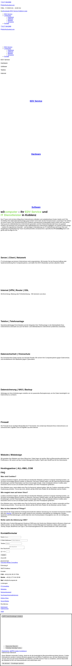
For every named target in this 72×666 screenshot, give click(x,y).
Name (2, 537)
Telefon (3, 543)
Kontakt (6, 23)
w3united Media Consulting (9, 562)
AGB (2, 611)
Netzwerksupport (6, 592)
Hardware (11, 17)
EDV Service (8, 14)
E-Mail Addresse (6, 540)
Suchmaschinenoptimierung (9, 595)
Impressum (4, 607)
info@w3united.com (8, 5)
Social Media (5, 601)
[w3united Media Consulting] (1, 2)
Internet (8, 513)
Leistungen (7, 15)
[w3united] (1, 5)
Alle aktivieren (6, 663)
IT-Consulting (5, 586)
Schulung (11, 22)
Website (10, 20)
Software (10, 18)
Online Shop (5, 598)
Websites (3, 589)
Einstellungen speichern (17, 663)
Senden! (3, 555)
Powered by (14, 651)
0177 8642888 (6, 2)
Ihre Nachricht (5, 548)
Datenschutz (5, 608)
